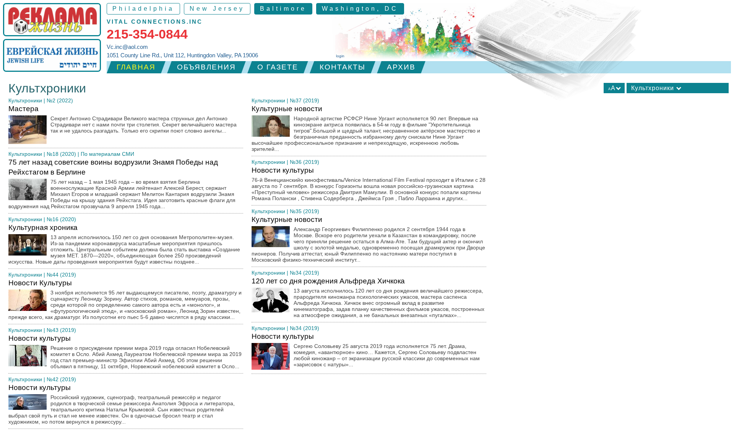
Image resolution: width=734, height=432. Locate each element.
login (340, 56)
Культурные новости (366, 128)
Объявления (206, 67)
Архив (401, 67)
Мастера (122, 119)
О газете (277, 67)
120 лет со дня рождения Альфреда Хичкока (368, 297)
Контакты (342, 67)
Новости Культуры (125, 299)
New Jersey (217, 8)
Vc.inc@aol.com (127, 47)
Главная (136, 67)
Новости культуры (125, 351)
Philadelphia (143, 8)
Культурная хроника (124, 244)
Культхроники (25, 100)
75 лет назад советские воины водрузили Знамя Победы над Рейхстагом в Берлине (121, 183)
